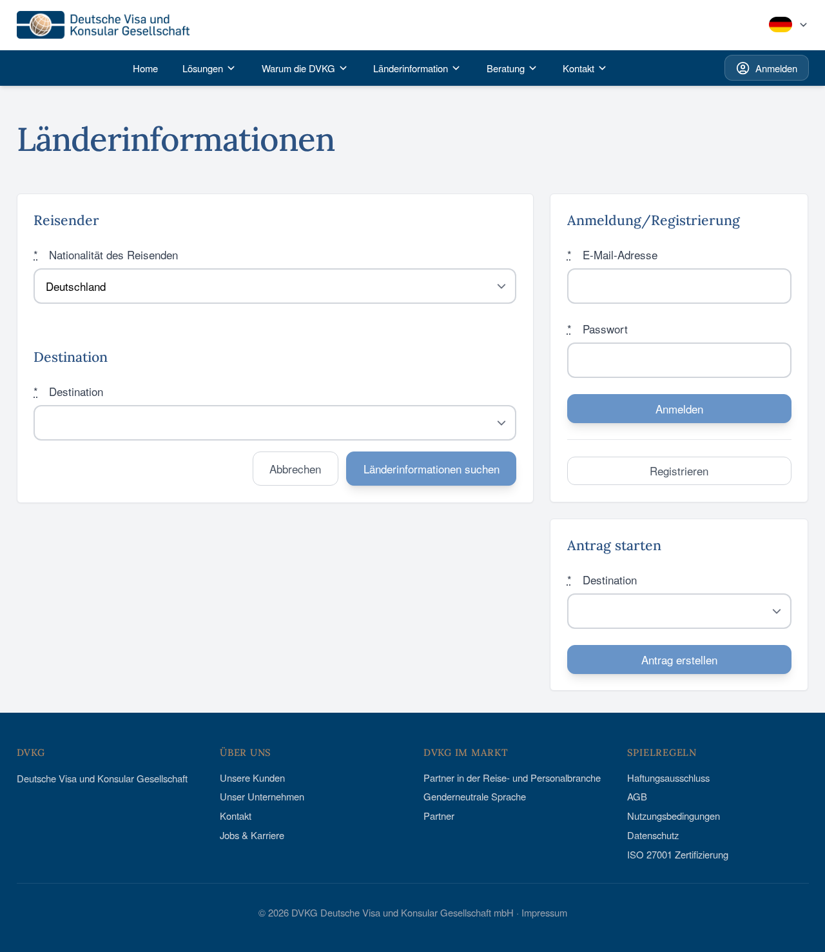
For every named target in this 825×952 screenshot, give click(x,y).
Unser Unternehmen (262, 796)
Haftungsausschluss (668, 777)
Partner (438, 815)
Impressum (544, 912)
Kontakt (235, 815)
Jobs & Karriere (252, 835)
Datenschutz (653, 835)
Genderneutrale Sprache (474, 796)
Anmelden (776, 68)
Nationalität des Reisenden (106, 254)
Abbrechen (295, 469)
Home (145, 68)
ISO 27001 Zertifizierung (677, 854)
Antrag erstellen (679, 659)
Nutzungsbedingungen (673, 815)
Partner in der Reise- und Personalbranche (512, 777)
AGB (637, 796)
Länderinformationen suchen (432, 469)
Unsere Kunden (252, 777)
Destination (68, 391)
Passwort (597, 329)
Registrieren (679, 470)
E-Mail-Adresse (612, 254)
